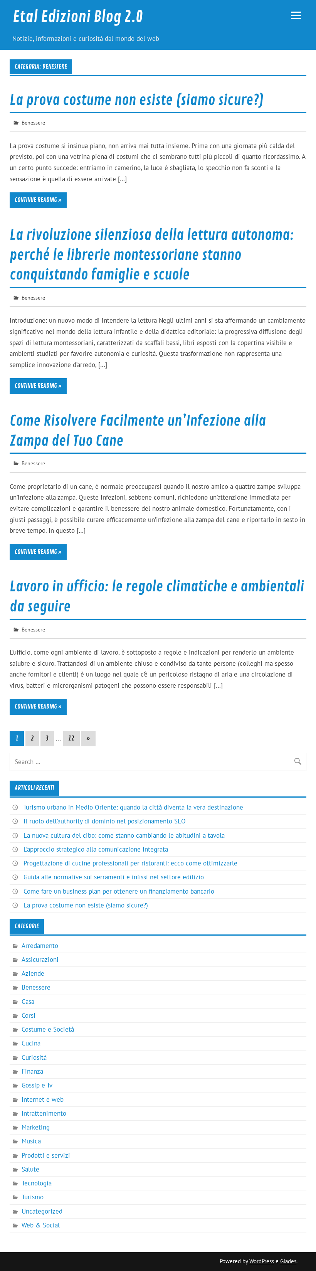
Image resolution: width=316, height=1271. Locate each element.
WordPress (261, 1261)
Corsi (28, 1015)
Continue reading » (38, 200)
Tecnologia (37, 1183)
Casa (28, 1001)
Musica (31, 1141)
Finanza (32, 1071)
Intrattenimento (44, 1113)
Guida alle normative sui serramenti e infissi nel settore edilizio (114, 877)
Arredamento (40, 945)
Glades (288, 1261)
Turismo (33, 1197)
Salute (30, 1169)
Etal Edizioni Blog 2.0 (78, 17)
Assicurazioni (40, 959)
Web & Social (41, 1225)
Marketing (36, 1127)
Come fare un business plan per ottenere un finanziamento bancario (119, 891)
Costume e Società (48, 1029)
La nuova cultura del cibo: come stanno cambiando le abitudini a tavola (124, 835)
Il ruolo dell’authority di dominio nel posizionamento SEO (105, 821)
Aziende (33, 973)
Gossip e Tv (37, 1085)
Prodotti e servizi (46, 1155)
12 (71, 738)
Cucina (31, 1043)
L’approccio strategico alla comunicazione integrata (96, 849)
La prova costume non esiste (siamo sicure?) (137, 100)
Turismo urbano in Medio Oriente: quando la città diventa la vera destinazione (133, 807)
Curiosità (34, 1057)
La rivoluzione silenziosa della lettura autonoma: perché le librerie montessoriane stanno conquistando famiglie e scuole (152, 255)
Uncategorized (42, 1211)
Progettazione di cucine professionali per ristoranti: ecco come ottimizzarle (130, 863)
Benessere (33, 122)
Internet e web (43, 1099)
